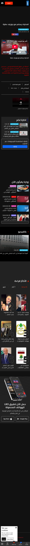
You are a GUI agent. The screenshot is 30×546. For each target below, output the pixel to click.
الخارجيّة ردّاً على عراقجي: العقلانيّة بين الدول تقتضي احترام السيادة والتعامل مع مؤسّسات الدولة (23, 366)
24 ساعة (24, 287)
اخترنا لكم (21, 120)
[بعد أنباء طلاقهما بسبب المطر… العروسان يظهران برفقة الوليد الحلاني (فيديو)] (7, 305)
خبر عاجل (14, 197)
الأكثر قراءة (20, 280)
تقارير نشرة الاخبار (14, 124)
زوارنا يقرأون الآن (20, 181)
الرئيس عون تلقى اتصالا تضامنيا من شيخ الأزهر (9, 218)
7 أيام (13, 287)
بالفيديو (22, 231)
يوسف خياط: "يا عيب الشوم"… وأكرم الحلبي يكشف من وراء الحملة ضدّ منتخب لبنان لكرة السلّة (22, 313)
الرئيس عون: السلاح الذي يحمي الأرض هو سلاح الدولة (8, 366)
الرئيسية (26, 544)
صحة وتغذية (13, 186)
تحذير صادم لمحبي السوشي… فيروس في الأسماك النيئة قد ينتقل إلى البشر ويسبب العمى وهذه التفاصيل (9, 191)
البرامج (7, 544)
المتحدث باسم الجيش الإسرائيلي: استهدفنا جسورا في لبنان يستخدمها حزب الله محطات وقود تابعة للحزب (9, 200)
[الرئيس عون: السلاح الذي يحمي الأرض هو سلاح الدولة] (7, 358)
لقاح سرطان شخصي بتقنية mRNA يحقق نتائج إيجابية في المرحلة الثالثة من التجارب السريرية (11, 135)
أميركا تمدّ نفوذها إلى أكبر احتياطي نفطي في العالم (11, 127)
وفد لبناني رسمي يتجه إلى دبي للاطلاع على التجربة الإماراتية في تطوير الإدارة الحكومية (7, 340)
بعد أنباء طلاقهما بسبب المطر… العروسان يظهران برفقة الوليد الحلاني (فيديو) (8, 313)
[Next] (2, 246)
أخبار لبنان (14, 215)
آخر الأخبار (14, 206)
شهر (4, 287)
